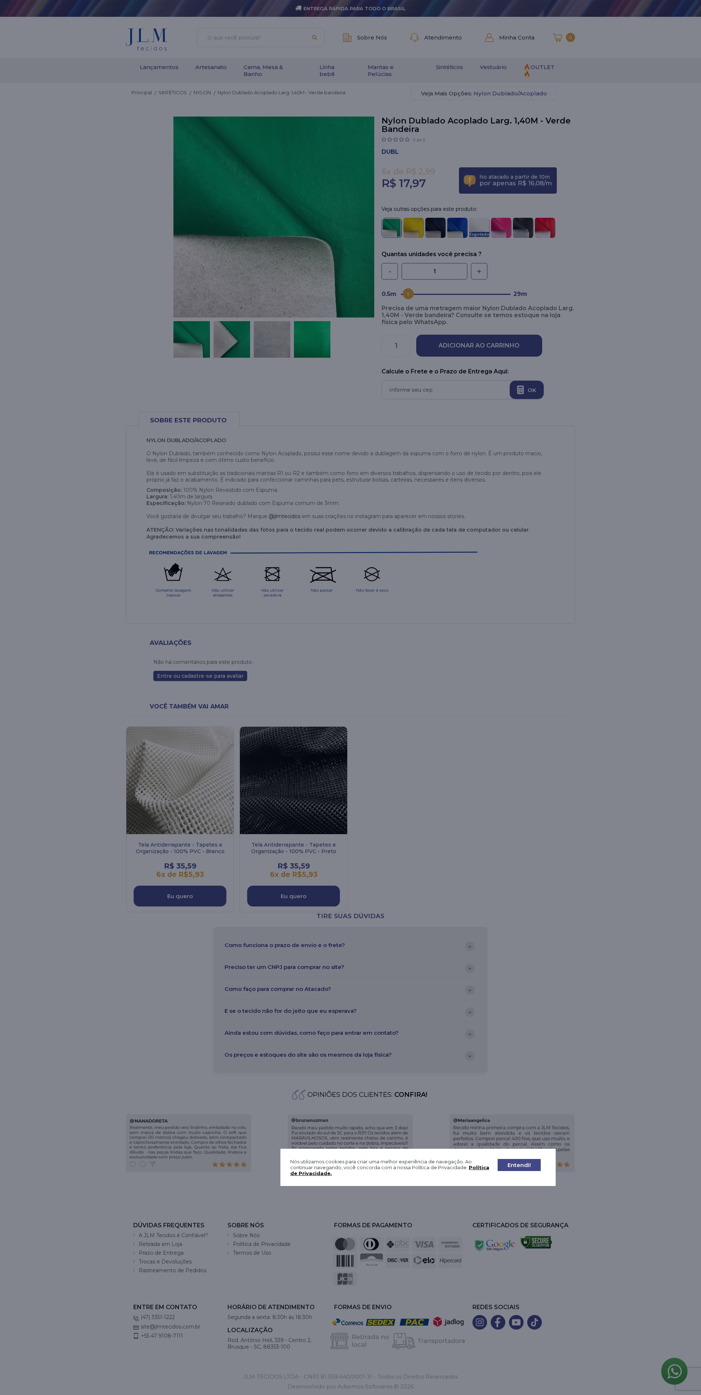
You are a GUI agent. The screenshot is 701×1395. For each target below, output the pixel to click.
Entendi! (519, 1164)
